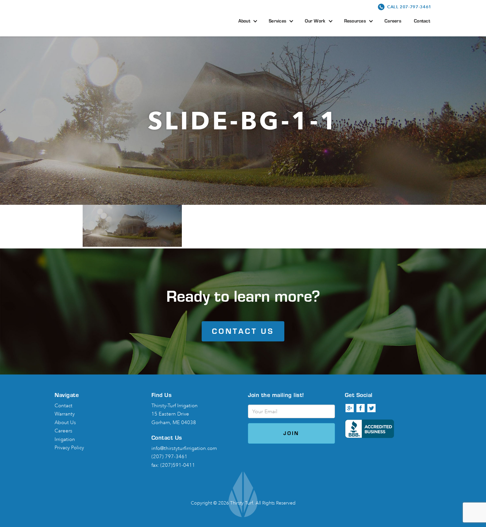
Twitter (372, 408)
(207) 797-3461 (169, 457)
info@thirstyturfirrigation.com (184, 448)
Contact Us (243, 331)
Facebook (361, 408)
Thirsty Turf (99, 17)
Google (350, 408)
